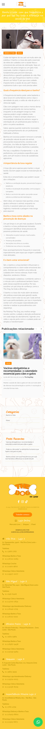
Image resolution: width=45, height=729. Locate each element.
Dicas (20, 53)
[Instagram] (22, 501)
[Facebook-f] (18, 501)
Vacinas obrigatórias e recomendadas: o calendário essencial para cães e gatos (20, 371)
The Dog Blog (28, 377)
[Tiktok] (26, 501)
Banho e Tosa (10, 53)
